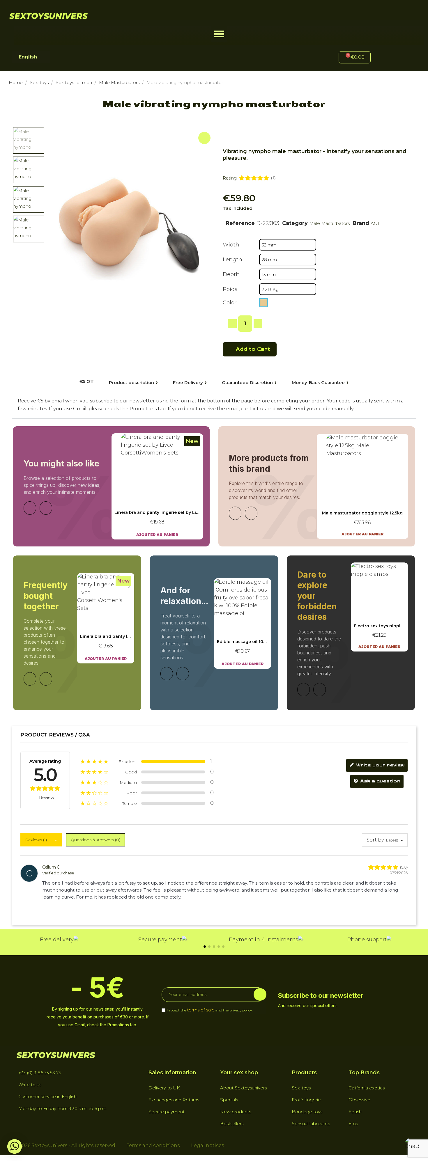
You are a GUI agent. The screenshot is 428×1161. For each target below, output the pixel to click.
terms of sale (201, 1010)
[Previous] (30, 508)
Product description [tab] (131, 382)
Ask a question (379, 781)
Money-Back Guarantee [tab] (318, 382)
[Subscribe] (260, 994)
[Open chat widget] (412, 1145)
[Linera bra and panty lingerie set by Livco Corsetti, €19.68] (157, 486)
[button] (219, 34)
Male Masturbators (329, 223)
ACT (375, 223)
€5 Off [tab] (86, 381)
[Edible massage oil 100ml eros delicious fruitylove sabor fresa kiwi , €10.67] (242, 623)
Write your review (379, 765)
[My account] (384, 58)
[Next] (46, 508)
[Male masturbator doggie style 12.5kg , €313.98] (362, 486)
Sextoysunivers (48, 16)
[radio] (263, 302)
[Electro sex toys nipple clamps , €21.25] (379, 606)
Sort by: (376, 840)
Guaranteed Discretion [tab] (247, 382)
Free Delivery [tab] (188, 382)
